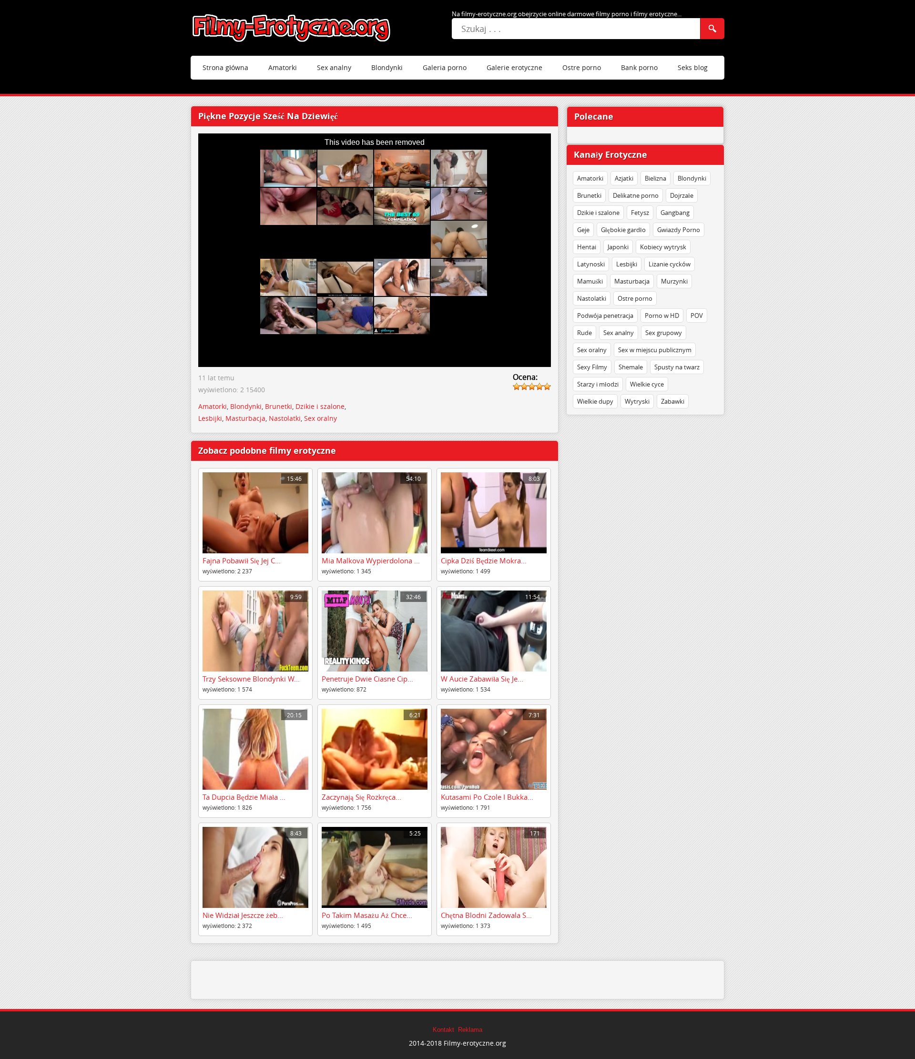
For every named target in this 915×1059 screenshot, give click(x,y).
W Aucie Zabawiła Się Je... (482, 678)
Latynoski (591, 264)
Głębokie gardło (623, 229)
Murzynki (674, 281)
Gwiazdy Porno (678, 229)
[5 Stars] (547, 386)
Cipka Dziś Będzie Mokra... (484, 560)
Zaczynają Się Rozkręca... (361, 797)
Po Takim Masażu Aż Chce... (367, 915)
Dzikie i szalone (598, 212)
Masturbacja (632, 281)
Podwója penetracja (605, 315)
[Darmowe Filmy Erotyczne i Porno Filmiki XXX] (292, 28)
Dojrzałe (681, 195)
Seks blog (693, 67)
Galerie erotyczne (514, 67)
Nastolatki (591, 298)
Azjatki (624, 178)
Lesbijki (626, 264)
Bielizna (655, 178)
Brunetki (589, 195)
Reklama (470, 1030)
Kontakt (443, 1030)
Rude (584, 332)
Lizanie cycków (670, 264)
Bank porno (639, 67)
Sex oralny (592, 350)
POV (697, 315)
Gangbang (675, 212)
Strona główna (225, 67)
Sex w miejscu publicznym (654, 350)
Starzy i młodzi (598, 384)
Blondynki (387, 67)
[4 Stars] (539, 386)
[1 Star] (516, 386)
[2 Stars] (524, 386)
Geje (583, 229)
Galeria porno (445, 67)
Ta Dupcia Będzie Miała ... (244, 797)
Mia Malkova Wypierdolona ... (371, 560)
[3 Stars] (532, 386)
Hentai (586, 247)
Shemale (631, 367)
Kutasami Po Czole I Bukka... (487, 797)
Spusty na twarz (677, 367)
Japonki (618, 247)
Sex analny (334, 67)
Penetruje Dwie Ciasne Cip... (367, 678)
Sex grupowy (663, 332)
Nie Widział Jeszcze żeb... (243, 915)
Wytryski (637, 401)
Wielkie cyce (647, 384)
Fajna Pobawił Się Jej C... (242, 560)
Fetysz (640, 212)
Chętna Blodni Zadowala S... (486, 915)
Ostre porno (581, 67)
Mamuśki (590, 281)
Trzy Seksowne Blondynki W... (251, 678)
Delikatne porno (636, 195)
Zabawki (672, 401)
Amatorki (282, 67)
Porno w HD (662, 315)
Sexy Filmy (592, 367)
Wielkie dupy (595, 401)
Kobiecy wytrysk (663, 247)
